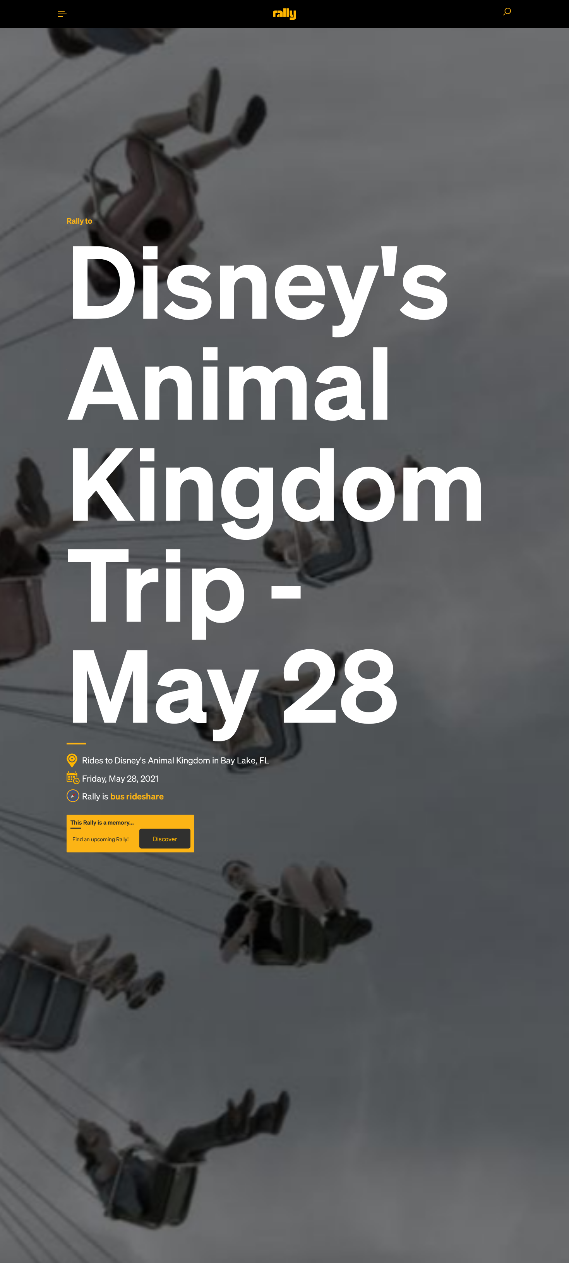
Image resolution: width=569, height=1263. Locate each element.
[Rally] (284, 14)
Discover (165, 839)
